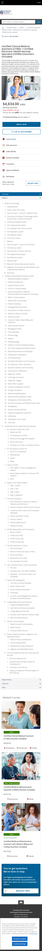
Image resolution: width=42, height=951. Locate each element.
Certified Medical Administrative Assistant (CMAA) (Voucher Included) (19, 788)
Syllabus (4, 198)
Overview (5, 194)
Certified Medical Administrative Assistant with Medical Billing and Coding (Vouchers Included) (18, 844)
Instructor (5, 684)
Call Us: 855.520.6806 (10, 36)
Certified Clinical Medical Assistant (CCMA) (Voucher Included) (19, 737)
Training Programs (12, 27)
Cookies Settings (19, 944)
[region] (19, 934)
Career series (11, 139)
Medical (22, 27)
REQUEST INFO (33, 183)
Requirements (7, 680)
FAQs (4, 687)
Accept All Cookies (19, 939)
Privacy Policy (33, 933)
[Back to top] (21, 910)
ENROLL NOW (21, 124)
